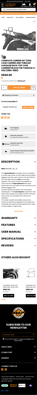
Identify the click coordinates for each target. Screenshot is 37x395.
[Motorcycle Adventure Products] (10, 5)
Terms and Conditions (8, 376)
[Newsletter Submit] (33, 335)
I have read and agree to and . (19, 339)
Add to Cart (8, 296)
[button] (33, 87)
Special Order (19, 87)
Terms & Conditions (25, 339)
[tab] (4, 299)
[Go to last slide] (2, 37)
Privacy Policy (18, 340)
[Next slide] (34, 37)
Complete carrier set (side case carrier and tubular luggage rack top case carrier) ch (11, 286)
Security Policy (29, 376)
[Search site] (4, 9)
